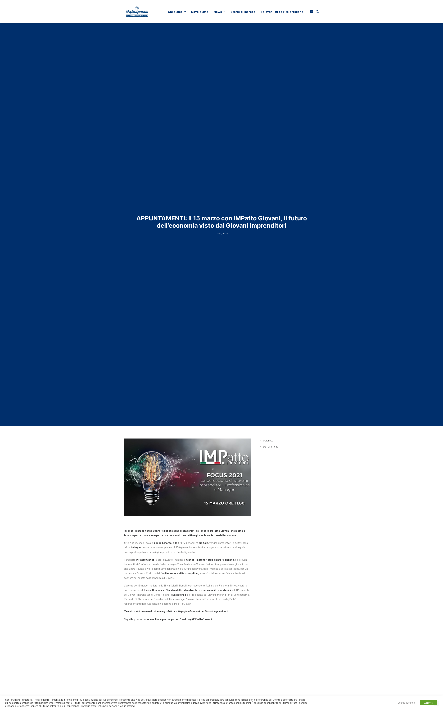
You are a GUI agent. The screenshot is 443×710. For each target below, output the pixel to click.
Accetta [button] (428, 702)
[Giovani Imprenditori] (137, 12)
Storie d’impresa (243, 12)
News (218, 12)
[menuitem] (177, 11)
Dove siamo (200, 12)
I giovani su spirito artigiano (282, 12)
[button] (312, 11)
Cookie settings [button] (406, 702)
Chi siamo (175, 12)
